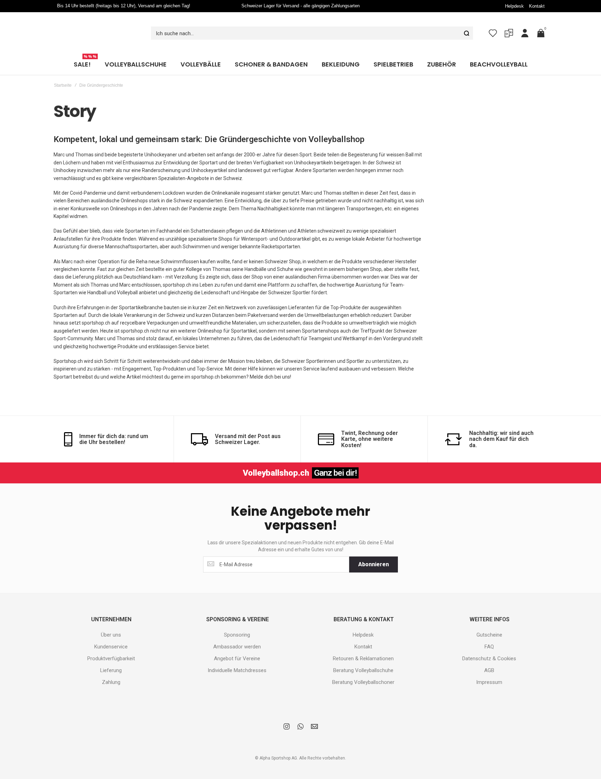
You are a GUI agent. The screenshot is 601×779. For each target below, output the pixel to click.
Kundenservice (111, 647)
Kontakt (537, 6)
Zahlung (111, 682)
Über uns (111, 635)
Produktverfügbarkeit (111, 658)
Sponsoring (237, 635)
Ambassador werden (237, 647)
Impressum (489, 682)
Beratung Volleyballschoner (363, 682)
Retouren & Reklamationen (363, 658)
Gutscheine (489, 635)
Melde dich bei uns (270, 377)
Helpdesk (514, 6)
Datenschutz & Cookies (489, 658)
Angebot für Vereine (237, 658)
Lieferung (111, 670)
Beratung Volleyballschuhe (363, 670)
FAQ (489, 647)
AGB (489, 670)
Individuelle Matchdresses (237, 670)
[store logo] (97, 33)
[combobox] (312, 33)
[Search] (466, 33)
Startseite (63, 85)
